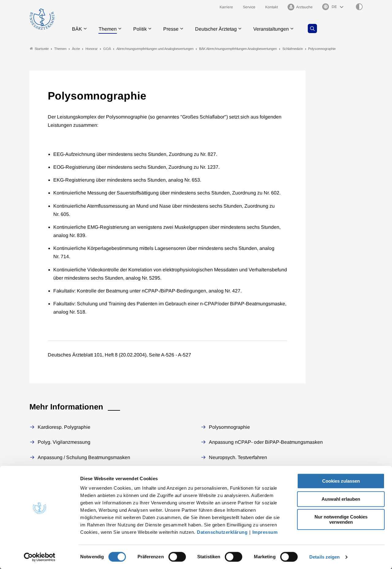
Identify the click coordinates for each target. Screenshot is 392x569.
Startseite (42, 49)
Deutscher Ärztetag (216, 29)
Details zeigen (324, 557)
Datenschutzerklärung (222, 532)
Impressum (265, 532)
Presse (171, 29)
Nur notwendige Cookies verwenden (341, 519)
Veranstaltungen (271, 29)
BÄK (77, 29)
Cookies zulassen (341, 481)
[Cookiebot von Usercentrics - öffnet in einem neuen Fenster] (39, 557)
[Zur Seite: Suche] (312, 28)
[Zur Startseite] (42, 19)
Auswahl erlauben (341, 499)
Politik (140, 29)
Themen (108, 29)
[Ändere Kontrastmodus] (359, 6)
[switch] (177, 557)
